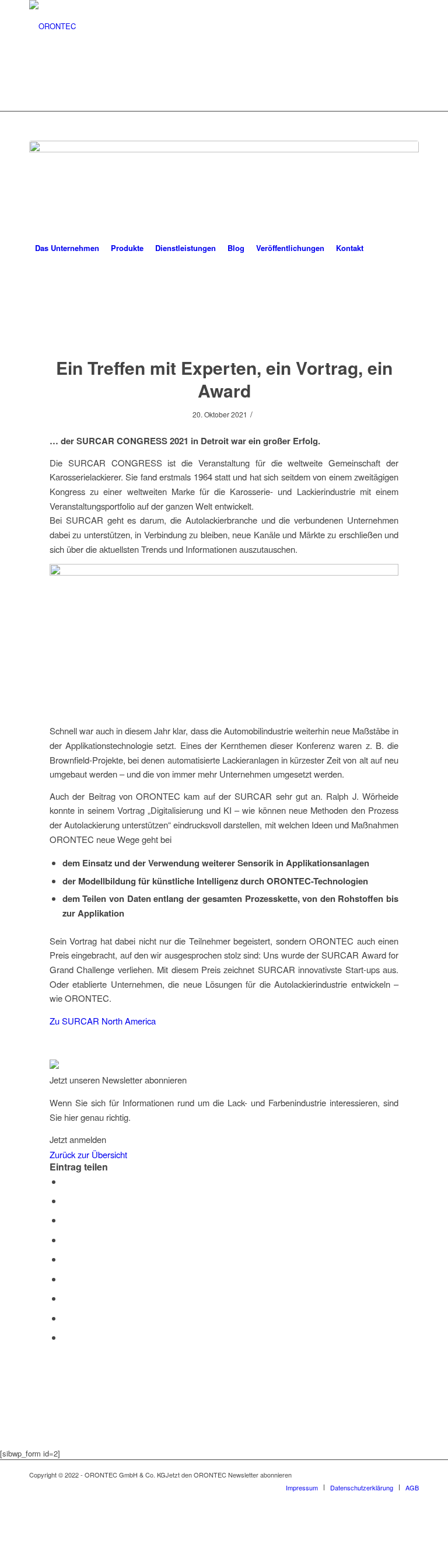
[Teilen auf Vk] (65, 1298)
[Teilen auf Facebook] (65, 1181)
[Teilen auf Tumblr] (65, 1279)
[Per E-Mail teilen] (65, 1337)
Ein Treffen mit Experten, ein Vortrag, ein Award (224, 379)
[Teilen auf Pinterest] (65, 1240)
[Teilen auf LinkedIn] (65, 1259)
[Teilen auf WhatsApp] (65, 1220)
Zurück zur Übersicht (88, 1154)
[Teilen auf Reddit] (65, 1318)
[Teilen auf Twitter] (65, 1200)
